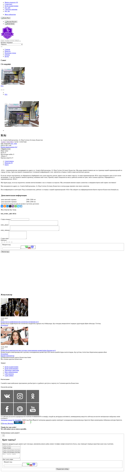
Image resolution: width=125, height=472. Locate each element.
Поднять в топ (6, 149)
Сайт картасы (9, 374)
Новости (7, 51)
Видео (7, 56)
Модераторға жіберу (63, 469)
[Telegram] (21, 206)
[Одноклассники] (5, 206)
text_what (14, 143)
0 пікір (3, 142)
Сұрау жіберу (9, 375)
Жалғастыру (5, 251)
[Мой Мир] (7, 206)
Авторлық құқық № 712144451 (11, 420)
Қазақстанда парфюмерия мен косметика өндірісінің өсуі (20, 322)
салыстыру (23, 142)
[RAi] (22, 130)
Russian (14, 21)
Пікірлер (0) (9, 163)
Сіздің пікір (4, 238)
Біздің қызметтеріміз (11, 367)
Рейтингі (4, 240)
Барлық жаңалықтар (7, 355)
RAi (2, 86)
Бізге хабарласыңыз (11, 372)
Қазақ (12, 24)
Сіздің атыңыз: (6, 219)
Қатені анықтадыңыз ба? (9, 147)
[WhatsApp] (15, 206)
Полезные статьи (10, 53)
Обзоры (7, 55)
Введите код (6, 244)
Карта (7, 164)
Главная (7, 49)
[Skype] (18, 206)
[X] (10, 206)
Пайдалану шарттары (12, 370)
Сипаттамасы (9, 161)
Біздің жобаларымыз (11, 368)
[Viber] (13, 206)
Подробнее (4, 325)
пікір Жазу (10, 142)
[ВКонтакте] (2, 206)
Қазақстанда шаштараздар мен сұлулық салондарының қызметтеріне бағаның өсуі (28, 350)
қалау (16, 142)
